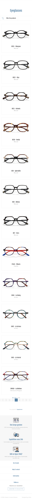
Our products (13, 409)
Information (16, 476)
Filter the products (11, 18)
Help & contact (16, 469)
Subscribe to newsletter (16, 489)
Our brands (16, 463)
